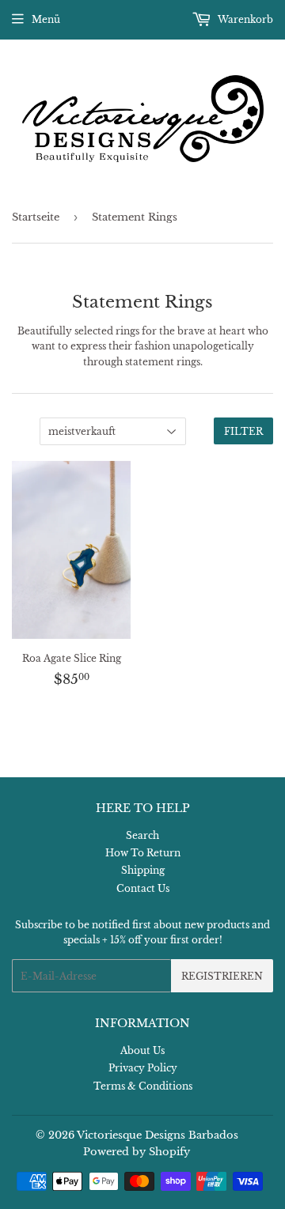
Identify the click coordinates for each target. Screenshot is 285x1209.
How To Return (142, 853)
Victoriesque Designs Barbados (157, 1135)
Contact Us (142, 888)
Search (142, 835)
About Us (142, 1050)
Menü (46, 19)
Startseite (35, 217)
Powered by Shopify (136, 1151)
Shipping (143, 870)
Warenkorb (244, 19)
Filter (243, 431)
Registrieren (222, 976)
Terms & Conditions (142, 1086)
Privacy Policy (142, 1068)
